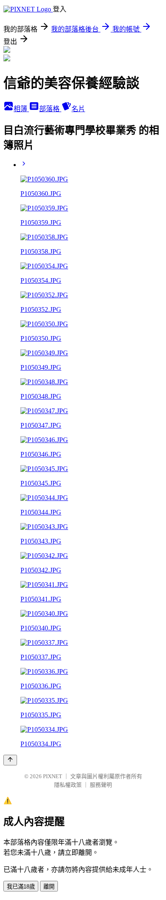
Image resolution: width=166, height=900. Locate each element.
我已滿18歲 (21, 886)
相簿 (21, 108)
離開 (48, 886)
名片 (78, 108)
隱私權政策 (68, 785)
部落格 (50, 108)
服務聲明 (101, 785)
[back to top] (10, 760)
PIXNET (52, 776)
